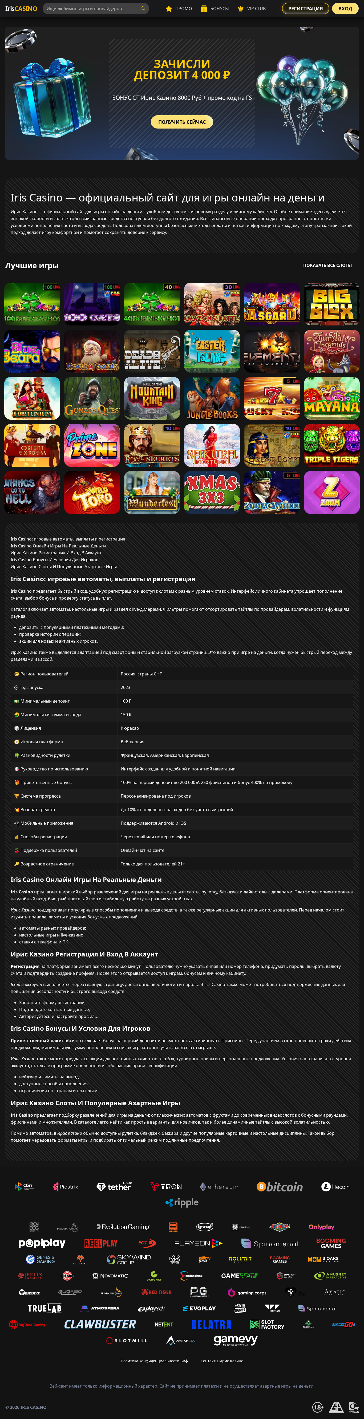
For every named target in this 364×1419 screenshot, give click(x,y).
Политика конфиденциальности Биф (154, 1360)
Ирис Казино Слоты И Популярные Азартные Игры (64, 567)
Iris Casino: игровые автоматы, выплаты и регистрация (68, 539)
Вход (345, 8)
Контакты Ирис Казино (222, 1360)
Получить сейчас (182, 122)
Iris (21, 8)
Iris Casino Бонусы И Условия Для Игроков (54, 560)
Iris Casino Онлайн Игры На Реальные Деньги (58, 546)
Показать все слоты (327, 265)
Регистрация (305, 8)
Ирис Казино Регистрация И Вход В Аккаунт (56, 553)
